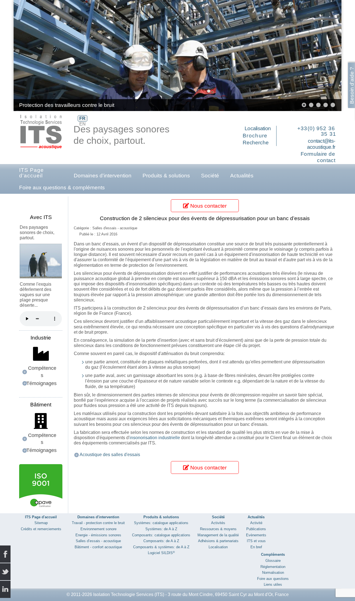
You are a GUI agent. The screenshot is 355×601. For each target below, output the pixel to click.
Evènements (256, 535)
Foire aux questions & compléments (62, 187)
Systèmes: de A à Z (161, 529)
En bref (256, 547)
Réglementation (272, 567)
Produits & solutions (166, 175)
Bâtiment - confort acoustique (98, 547)
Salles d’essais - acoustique (98, 541)
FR (82, 118)
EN (82, 124)
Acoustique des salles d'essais (110, 454)
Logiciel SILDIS (161, 553)
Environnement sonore (98, 529)
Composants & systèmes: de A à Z (161, 547)
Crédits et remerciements (41, 529)
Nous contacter (208, 206)
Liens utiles (273, 584)
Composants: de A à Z (161, 541)
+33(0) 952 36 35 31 (316, 131)
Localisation (258, 128)
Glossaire (273, 561)
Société (210, 175)
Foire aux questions (273, 579)
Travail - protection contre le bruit (98, 523)
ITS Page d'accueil (31, 172)
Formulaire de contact (318, 157)
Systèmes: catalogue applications (161, 523)
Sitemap (41, 523)
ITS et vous (256, 541)
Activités (218, 523)
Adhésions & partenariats (218, 541)
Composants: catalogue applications (161, 535)
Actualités (241, 175)
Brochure (255, 136)
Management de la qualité (218, 535)
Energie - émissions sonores (98, 535)
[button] (324, 55)
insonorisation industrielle (155, 437)
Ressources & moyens (218, 529)
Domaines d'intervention (102, 175)
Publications (256, 529)
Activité (256, 523)
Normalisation (273, 572)
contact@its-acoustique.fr (321, 144)
